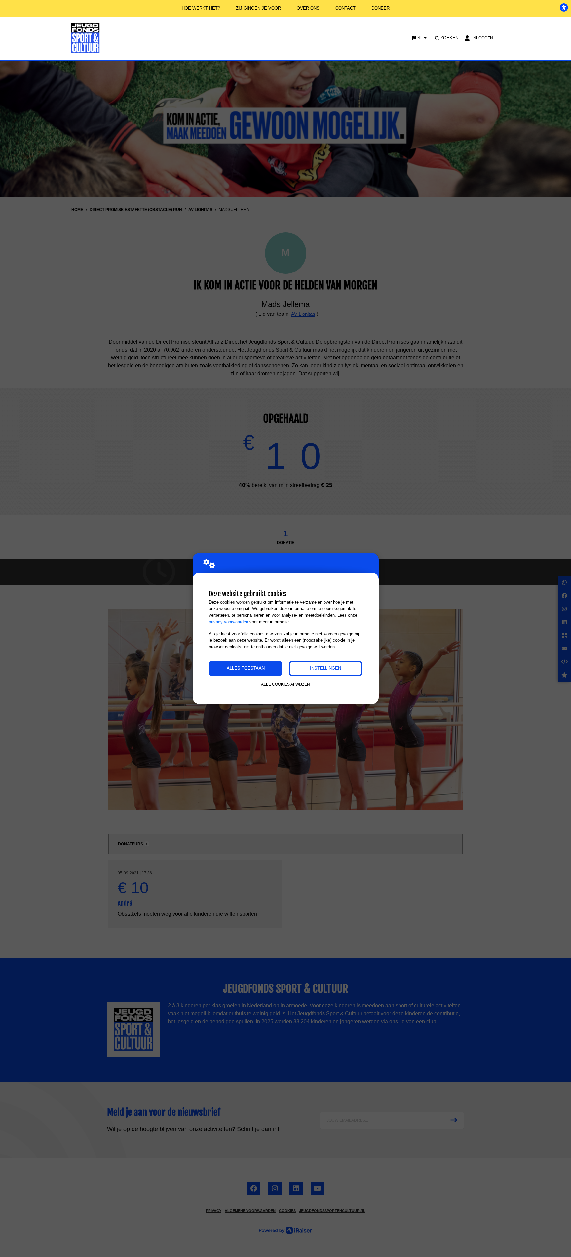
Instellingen (325, 668)
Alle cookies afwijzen (285, 684)
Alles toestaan (246, 668)
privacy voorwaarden (228, 621)
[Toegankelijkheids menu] (564, 7)
